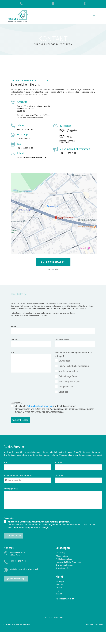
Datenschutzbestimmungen (39, 406)
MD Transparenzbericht (65, 599)
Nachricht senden (20, 419)
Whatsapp (22, 134)
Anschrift (22, 101)
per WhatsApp (16, 579)
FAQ (57, 591)
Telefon (21, 125)
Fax (19, 144)
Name (14, 326)
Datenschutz (17, 402)
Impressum (47, 617)
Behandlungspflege (63, 568)
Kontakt (59, 594)
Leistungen (60, 581)
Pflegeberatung (62, 556)
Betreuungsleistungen (64, 565)
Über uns (59, 584)
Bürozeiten (65, 125)
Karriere (59, 587)
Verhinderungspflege (64, 559)
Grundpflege (61, 553)
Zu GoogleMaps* (53, 262)
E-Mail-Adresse (62, 339)
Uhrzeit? (59, 475)
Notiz (13, 352)
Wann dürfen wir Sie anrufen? (18, 475)
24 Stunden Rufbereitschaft (75, 149)
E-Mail (20, 153)
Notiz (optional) (11, 488)
